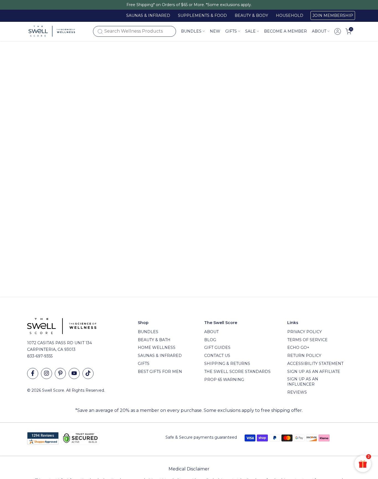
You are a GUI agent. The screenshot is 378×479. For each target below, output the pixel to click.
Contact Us (217, 355)
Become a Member (285, 31)
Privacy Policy (304, 331)
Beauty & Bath (154, 339)
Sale (250, 31)
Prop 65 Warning (224, 379)
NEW (215, 31)
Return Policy (304, 355)
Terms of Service (307, 339)
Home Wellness (156, 347)
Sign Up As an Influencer (302, 382)
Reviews (297, 392)
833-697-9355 (40, 356)
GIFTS (231, 31)
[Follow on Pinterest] (60, 373)
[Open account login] (337, 31)
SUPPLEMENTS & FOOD (202, 15)
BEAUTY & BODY (251, 15)
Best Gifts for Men (160, 371)
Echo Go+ (298, 347)
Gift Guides (217, 347)
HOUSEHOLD (289, 15)
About (319, 31)
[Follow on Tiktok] (88, 373)
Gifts (143, 363)
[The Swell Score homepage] (52, 31)
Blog (210, 339)
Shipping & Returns (227, 363)
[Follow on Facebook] (32, 373)
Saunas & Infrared (160, 355)
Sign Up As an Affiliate (313, 371)
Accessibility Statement (315, 363)
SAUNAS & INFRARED (148, 15)
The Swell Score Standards (237, 371)
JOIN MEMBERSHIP (332, 15)
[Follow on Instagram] (46, 373)
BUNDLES (148, 331)
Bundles (191, 31)
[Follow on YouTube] (74, 373)
